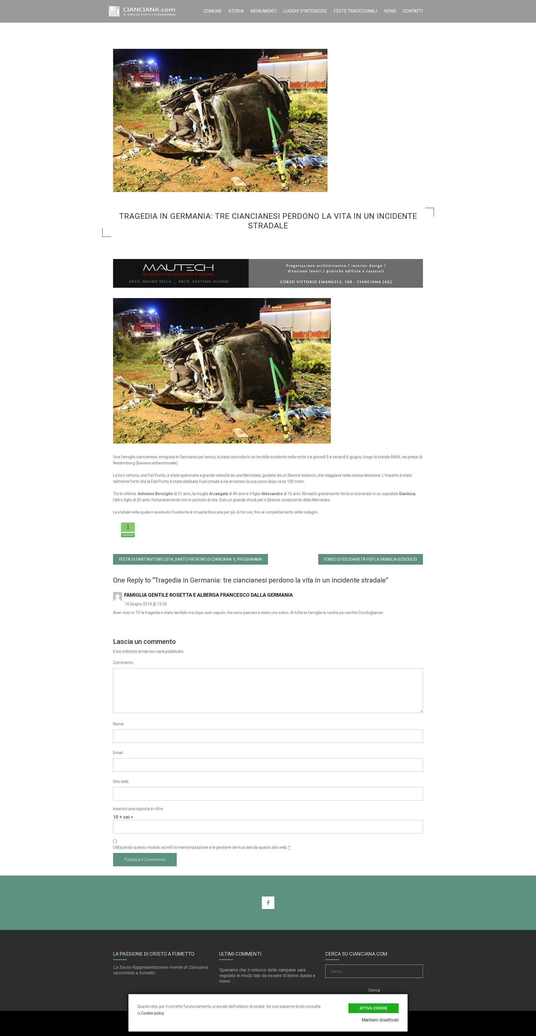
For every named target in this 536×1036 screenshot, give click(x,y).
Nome (118, 724)
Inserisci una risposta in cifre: (138, 809)
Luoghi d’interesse (305, 11)
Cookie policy (152, 1013)
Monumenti (263, 11)
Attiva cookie (373, 1008)
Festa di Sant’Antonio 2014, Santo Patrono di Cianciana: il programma (190, 559)
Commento (123, 662)
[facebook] (268, 902)
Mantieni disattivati (380, 1020)
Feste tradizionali (355, 11)
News (390, 11)
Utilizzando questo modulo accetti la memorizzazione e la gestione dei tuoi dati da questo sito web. (201, 847)
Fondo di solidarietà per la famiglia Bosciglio (370, 559)
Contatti (413, 11)
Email (118, 752)
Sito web (120, 781)
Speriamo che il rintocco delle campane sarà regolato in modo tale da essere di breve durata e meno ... (267, 975)
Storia (236, 11)
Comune (213, 11)
